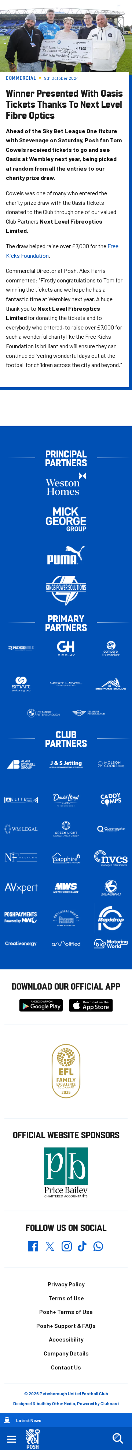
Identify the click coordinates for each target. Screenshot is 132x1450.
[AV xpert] (21, 888)
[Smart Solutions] (21, 684)
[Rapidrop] (111, 918)
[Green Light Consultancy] (66, 829)
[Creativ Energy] (21, 944)
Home (7, 1420)
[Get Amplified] (66, 944)
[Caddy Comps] (111, 800)
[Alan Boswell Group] (21, 764)
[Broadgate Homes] (66, 918)
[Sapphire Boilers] (66, 858)
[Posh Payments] (21, 918)
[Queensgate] (111, 829)
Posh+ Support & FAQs (66, 1325)
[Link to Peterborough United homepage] (36, 1439)
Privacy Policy (66, 1283)
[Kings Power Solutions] (66, 591)
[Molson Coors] (111, 764)
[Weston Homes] (66, 484)
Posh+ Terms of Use (66, 1311)
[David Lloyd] (66, 800)
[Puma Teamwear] (66, 555)
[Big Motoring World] (111, 943)
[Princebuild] (21, 648)
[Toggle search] (117, 1438)
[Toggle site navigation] (11, 1438)
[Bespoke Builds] (111, 684)
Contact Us (66, 1367)
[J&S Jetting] (66, 764)
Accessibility (66, 1339)
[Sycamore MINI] (88, 713)
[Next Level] (66, 684)
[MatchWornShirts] (66, 888)
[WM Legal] (21, 829)
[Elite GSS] (21, 800)
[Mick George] (66, 519)
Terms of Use (66, 1297)
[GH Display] (66, 648)
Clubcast (109, 1403)
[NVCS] (111, 858)
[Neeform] (21, 858)
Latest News (28, 1420)
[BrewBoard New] (111, 888)
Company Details (66, 1353)
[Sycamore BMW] (43, 713)
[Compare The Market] (111, 648)
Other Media (63, 1403)
